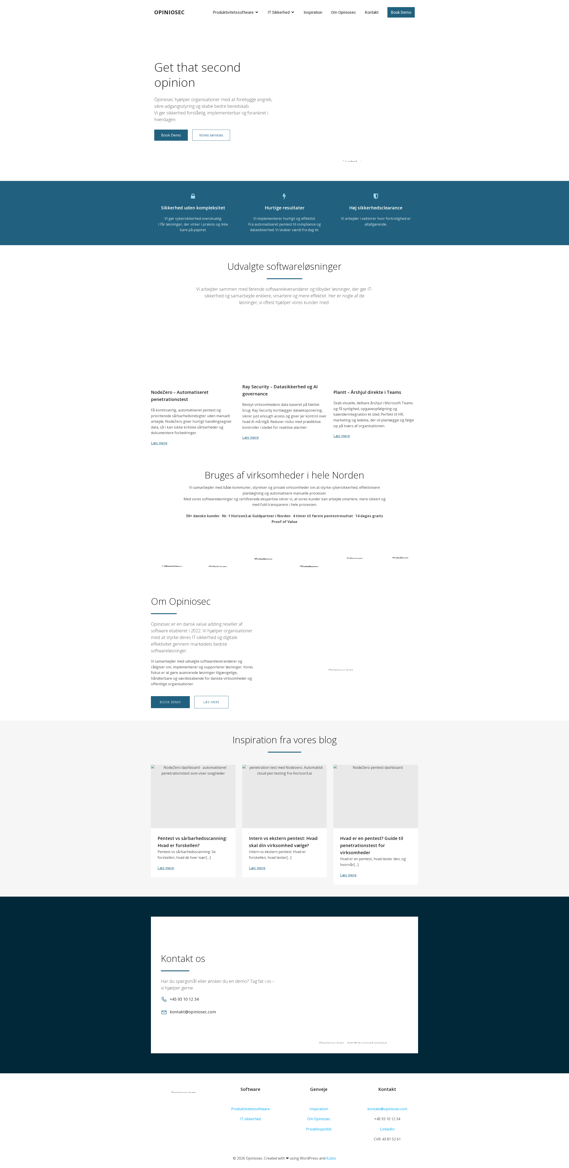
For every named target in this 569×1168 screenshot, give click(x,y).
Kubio (331, 1158)
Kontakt (372, 12)
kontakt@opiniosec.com (387, 1108)
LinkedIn (387, 1129)
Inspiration (313, 12)
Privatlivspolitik (319, 1129)
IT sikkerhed (250, 1118)
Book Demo (401, 12)
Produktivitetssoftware (250, 1108)
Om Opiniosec (343, 12)
